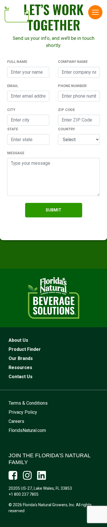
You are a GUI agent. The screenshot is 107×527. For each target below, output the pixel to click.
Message (15, 153)
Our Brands (21, 358)
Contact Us (21, 376)
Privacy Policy (23, 412)
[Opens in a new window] (13, 475)
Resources (20, 367)
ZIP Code (66, 110)
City (11, 110)
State (12, 129)
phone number (72, 86)
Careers (16, 421)
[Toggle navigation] (95, 12)
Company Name (73, 61)
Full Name (17, 61)
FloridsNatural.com (27, 430)
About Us (18, 340)
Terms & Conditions (28, 403)
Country (66, 129)
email (12, 86)
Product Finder (25, 349)
